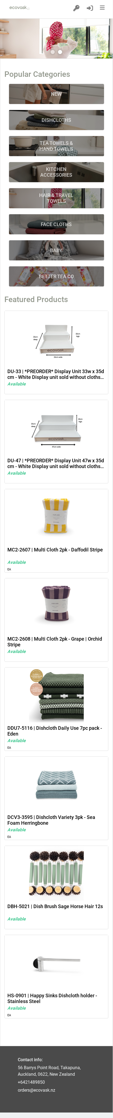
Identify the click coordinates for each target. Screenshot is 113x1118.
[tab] (53, 52)
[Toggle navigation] (103, 7)
